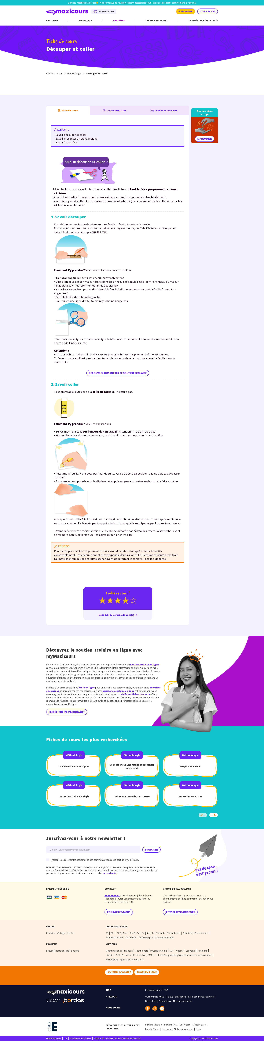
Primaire (50, 73)
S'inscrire (151, 849)
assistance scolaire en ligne (118, 690)
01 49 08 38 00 (112, 895)
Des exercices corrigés (205, 113)
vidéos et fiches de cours (135, 694)
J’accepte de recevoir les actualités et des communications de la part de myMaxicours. (95, 859)
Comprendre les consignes (73, 766)
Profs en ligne (87, 687)
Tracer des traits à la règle (73, 796)
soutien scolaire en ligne (144, 664)
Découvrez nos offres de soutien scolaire (118, 373)
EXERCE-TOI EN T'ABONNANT (67, 712)
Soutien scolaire (119, 972)
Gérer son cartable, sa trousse (132, 796)
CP (61, 73)
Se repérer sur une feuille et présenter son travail (132, 766)
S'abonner (204, 138)
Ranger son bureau (190, 766)
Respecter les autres (190, 796)
